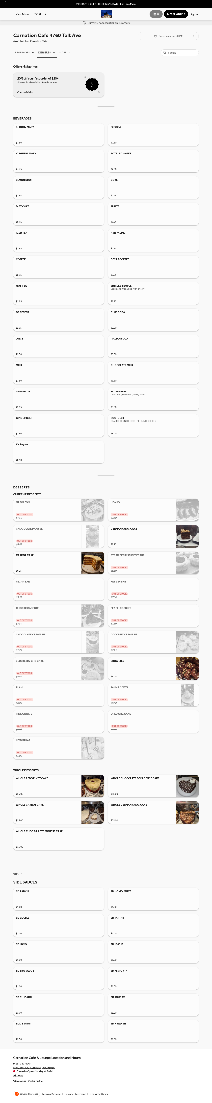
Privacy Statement (75, 1093)
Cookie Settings (99, 1093)
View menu (19, 1080)
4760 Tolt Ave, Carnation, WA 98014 (34, 1067)
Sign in (194, 14)
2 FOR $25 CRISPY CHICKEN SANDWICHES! (100, 3)
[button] (5, 1)
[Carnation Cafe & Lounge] (106, 14)
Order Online (176, 14)
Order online (35, 1080)
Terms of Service (51, 1093)
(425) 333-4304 (22, 1063)
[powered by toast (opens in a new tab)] (27, 1094)
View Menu (22, 14)
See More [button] (131, 3)
